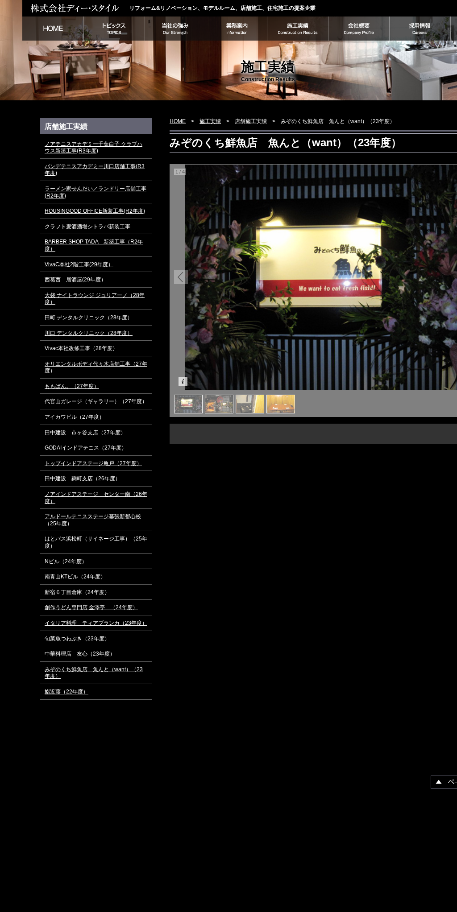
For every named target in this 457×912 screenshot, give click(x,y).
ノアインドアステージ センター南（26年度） (96, 497)
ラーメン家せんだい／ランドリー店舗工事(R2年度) (95, 192)
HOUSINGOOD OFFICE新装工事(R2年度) (95, 211)
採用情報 (419, 29)
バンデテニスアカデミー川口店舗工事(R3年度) (95, 170)
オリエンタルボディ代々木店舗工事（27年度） (96, 367)
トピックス (114, 29)
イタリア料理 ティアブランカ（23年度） (96, 623)
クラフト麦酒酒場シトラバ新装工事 (87, 226)
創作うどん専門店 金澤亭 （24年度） (91, 607)
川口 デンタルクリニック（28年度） (89, 333)
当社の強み (175, 29)
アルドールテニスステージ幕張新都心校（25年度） (93, 520)
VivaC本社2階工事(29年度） (79, 264)
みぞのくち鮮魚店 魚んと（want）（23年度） (94, 673)
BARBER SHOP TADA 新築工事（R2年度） (94, 245)
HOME (52, 29)
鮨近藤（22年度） (66, 692)
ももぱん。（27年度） (72, 386)
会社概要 (358, 29)
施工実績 (297, 29)
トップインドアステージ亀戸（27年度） (93, 463)
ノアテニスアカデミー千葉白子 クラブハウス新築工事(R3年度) (93, 147)
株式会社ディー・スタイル (75, 8)
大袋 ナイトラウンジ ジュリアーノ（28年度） (95, 298)
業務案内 (236, 29)
